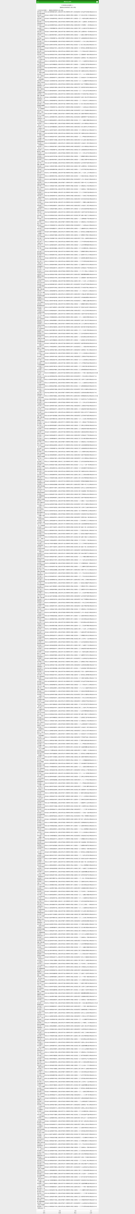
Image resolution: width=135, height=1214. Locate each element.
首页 (44, 1212)
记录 (91, 1212)
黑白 (75, 1212)
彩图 (60, 1212)
